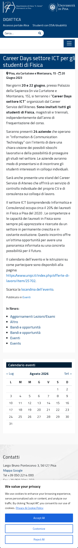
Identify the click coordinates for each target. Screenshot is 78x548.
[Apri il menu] (69, 43)
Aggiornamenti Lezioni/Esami (32, 316)
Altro (14, 321)
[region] (39, 514)
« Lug (10, 373)
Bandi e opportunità (25, 327)
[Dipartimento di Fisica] (23, 6)
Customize (39, 529)
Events (15, 343)
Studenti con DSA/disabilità (50, 25)
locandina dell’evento (37, 289)
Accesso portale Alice (16, 25)
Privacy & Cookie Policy (29, 508)
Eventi (27, 297)
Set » (68, 373)
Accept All (39, 518)
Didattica (12, 19)
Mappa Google (13, 470)
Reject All (39, 539)
